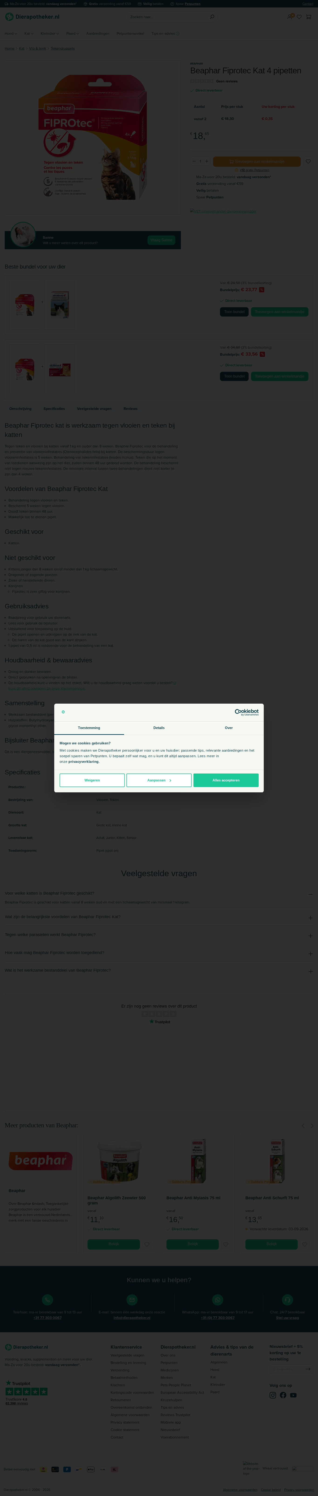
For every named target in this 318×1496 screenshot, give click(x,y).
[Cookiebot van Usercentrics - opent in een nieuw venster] (238, 712)
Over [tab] (229, 728)
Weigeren (92, 780)
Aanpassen (156, 780)
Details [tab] (159, 728)
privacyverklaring (83, 761)
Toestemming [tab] (89, 728)
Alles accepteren (226, 780)
